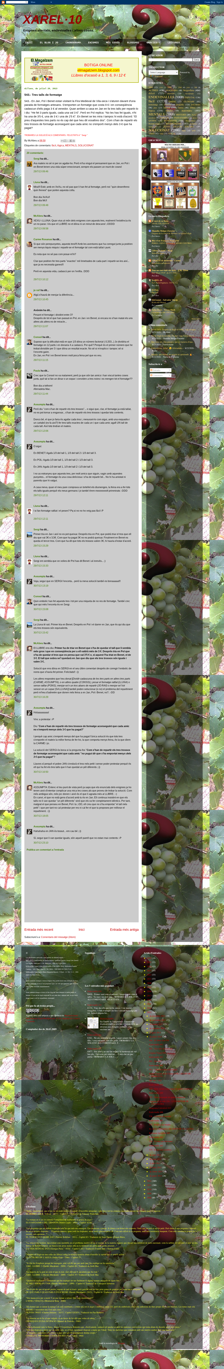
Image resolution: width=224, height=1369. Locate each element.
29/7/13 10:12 (41, 279)
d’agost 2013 (155, 1032)
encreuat (170, 93)
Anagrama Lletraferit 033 (160, 1108)
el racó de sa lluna (160, 220)
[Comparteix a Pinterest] (73, 140)
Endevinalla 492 (156, 1056)
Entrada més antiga (124, 930)
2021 (149, 978)
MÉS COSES (113, 42)
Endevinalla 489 (156, 1092)
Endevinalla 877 (94, 1048)
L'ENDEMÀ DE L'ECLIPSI (163, 312)
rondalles (193, 123)
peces (194, 118)
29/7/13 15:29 (41, 545)
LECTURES (174, 42)
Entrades (156, 370)
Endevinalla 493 (156, 1044)
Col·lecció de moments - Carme (166, 260)
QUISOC (152, 120)
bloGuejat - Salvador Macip (165, 299)
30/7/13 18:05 (41, 816)
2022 (149, 974)
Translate (158, 76)
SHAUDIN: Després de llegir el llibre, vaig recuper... (174, 329)
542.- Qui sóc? (155, 1061)
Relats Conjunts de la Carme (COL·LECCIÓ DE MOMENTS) (170, 1075)
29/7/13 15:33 (41, 565)
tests (194, 130)
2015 (149, 1003)
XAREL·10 (52, 19)
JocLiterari (195, 104)
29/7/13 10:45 (41, 299)
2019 (149, 987)
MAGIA (169, 110)
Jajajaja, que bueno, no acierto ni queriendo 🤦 (171, 354)
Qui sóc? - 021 (155, 1080)
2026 (149, 958)
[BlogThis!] (65, 140)
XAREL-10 (157, 280)
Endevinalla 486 (156, 1137)
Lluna (37, 182)
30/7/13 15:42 (41, 632)
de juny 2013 (155, 1154)
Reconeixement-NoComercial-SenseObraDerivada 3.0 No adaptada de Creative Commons (53, 1018)
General (172, 101)
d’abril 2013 (155, 1163)
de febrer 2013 (156, 1171)
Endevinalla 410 (94, 991)
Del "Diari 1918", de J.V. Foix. (164, 272)
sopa (184, 130)
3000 (188, 87)
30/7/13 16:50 (41, 772)
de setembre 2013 (157, 1028)
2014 (149, 1007)
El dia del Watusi (159, 302)
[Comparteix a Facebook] (70, 140)
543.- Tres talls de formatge (161, 1048)
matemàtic (187, 110)
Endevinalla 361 (94, 1034)
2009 (149, 1193)
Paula (37, 370)
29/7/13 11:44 (41, 393)
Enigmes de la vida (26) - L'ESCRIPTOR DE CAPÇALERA (169, 1102)
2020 (149, 983)
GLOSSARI (133, 42)
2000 (169, 87)
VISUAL (172, 133)
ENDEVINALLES (161, 97)
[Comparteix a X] (67, 140)
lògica (60, 145)
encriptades (189, 93)
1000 (151, 87)
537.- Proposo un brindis (160, 1124)
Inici (82, 930)
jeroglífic (180, 104)
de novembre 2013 (158, 1020)
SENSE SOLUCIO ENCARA (179, 126)
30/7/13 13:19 (41, 585)
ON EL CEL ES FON (160, 223)
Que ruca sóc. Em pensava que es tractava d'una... (172, 341)
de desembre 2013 (157, 1015)
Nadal (194, 114)
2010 (149, 1189)
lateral (167, 107)
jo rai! (37, 290)
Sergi (37, 158)
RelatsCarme (154, 123)
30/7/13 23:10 (41, 842)
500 (195, 87)
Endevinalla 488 (156, 1112)
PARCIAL (164, 117)
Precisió (155, 292)
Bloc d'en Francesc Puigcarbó (165, 240)
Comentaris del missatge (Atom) (58, 937)
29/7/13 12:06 (41, 431)
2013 (149, 1012)
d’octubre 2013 (156, 1024)
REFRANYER (170, 120)
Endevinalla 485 (156, 1145)
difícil (152, 93)
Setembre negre (158, 253)
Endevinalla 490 (156, 1084)
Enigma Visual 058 (157, 1052)
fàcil (54, 145)
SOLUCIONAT (86, 145)
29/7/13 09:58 (41, 228)
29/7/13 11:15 (41, 360)
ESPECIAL (190, 97)
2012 (149, 1180)
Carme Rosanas (43, 239)
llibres (192, 107)
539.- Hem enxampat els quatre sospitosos (167, 1097)
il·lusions (167, 104)
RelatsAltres (191, 120)
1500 (161, 87)
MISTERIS (181, 114)
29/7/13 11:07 (41, 326)
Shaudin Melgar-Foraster (163, 230)
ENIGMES (93, 42)
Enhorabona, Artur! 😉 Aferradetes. (167, 348)
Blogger (121, 1343)
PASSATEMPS (181, 117)
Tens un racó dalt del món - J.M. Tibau (170, 270)
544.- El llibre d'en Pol (159, 1040)
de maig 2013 (155, 1159)
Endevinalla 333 (94, 1004)
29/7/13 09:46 (41, 171)
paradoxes (152, 118)
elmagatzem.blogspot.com (98, 70)
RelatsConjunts (173, 123)
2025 (149, 962)
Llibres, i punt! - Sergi (162, 250)
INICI (29, 42)
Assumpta (39, 404)
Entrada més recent (38, 930)
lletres (180, 107)
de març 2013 (155, 1167)
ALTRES (153, 90)
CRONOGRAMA (73, 42)
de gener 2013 (156, 1175)
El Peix (155, 290)
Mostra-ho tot (196, 319)
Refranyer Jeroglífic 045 (159, 1133)
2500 (180, 87)
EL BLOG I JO (49, 42)
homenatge (153, 104)
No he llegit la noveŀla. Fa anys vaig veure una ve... (173, 335)
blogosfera (188, 90)
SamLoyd (152, 126)
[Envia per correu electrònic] (62, 140)
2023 (149, 970)
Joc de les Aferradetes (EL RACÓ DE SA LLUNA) (171, 1128)
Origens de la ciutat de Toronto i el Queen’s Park (172, 233)
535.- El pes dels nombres (160, 1149)
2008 (149, 1197)
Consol (38, 337)
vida (161, 133)
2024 (149, 966)
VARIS (152, 133)
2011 (149, 1185)
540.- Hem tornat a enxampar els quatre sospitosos (170, 1088)
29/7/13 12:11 (41, 495)
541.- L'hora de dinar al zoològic (163, 1069)
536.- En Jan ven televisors (160, 1141)
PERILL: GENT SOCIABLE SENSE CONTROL (172, 243)
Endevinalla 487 (156, 1120)
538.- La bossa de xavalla (160, 1116)
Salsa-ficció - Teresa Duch (163, 309)
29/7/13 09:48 (41, 205)
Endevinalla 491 (156, 1065)
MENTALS (71, 145)
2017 (149, 995)
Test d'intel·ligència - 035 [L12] (165, 282)
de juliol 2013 (156, 1036)
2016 (149, 999)
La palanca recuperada (161, 263)
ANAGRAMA (171, 90)
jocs (155, 107)
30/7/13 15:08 (41, 609)
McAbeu (38, 216)
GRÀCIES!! (153, 42)
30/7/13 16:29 (41, 697)
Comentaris (157, 375)
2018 (149, 991)
